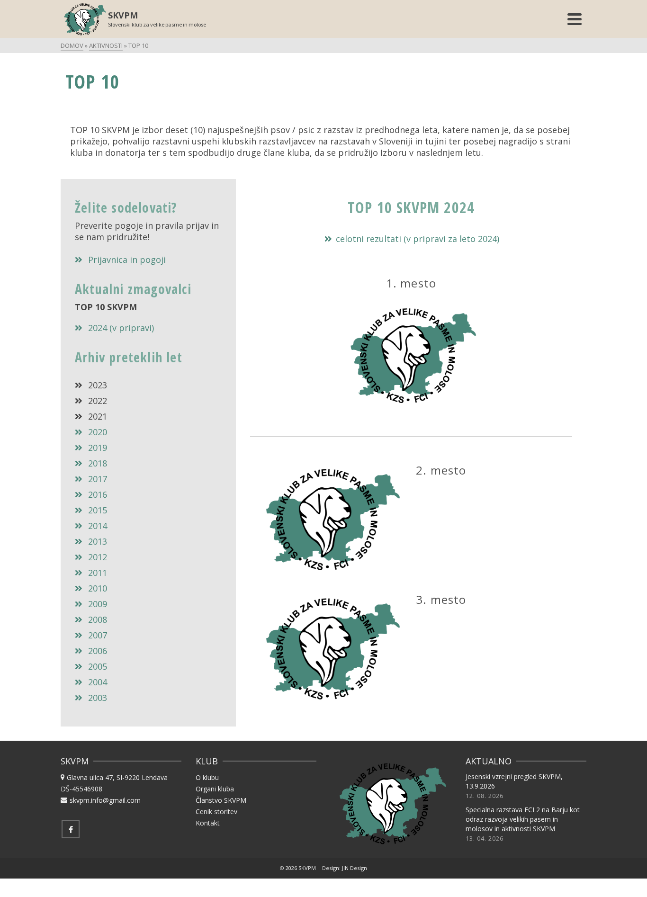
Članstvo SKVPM (221, 800)
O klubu (207, 777)
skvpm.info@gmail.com (105, 800)
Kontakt (208, 822)
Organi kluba (215, 788)
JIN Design (354, 867)
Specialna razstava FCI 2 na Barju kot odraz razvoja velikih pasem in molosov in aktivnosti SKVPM (523, 819)
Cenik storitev (216, 811)
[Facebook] (71, 829)
